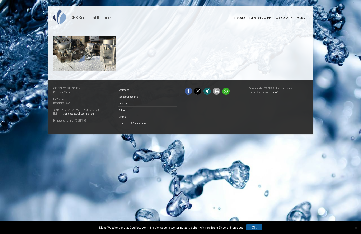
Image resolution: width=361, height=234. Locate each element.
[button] (188, 91)
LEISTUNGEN (282, 17)
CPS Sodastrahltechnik (91, 17)
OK (254, 227)
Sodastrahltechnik (128, 96)
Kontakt (122, 116)
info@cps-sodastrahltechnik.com (76, 113)
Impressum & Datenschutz (132, 123)
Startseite (239, 17)
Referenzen (124, 110)
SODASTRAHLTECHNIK (260, 17)
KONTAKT (301, 17)
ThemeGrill (275, 92)
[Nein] (356, 227)
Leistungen (124, 103)
